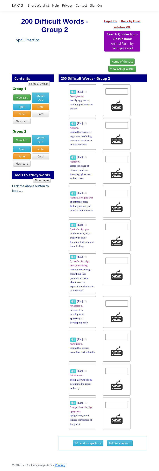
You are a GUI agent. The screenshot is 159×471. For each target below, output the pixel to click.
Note (40, 107)
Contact (81, 5)
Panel (22, 114)
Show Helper (42, 180)
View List (22, 97)
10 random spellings (88, 443)
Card (40, 114)
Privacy (67, 5)
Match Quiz (40, 97)
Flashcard (22, 121)
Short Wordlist (38, 5)
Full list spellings (120, 443)
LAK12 (17, 5)
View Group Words (122, 69)
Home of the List (122, 61)
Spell (22, 107)
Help (55, 5)
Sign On (96, 5)
